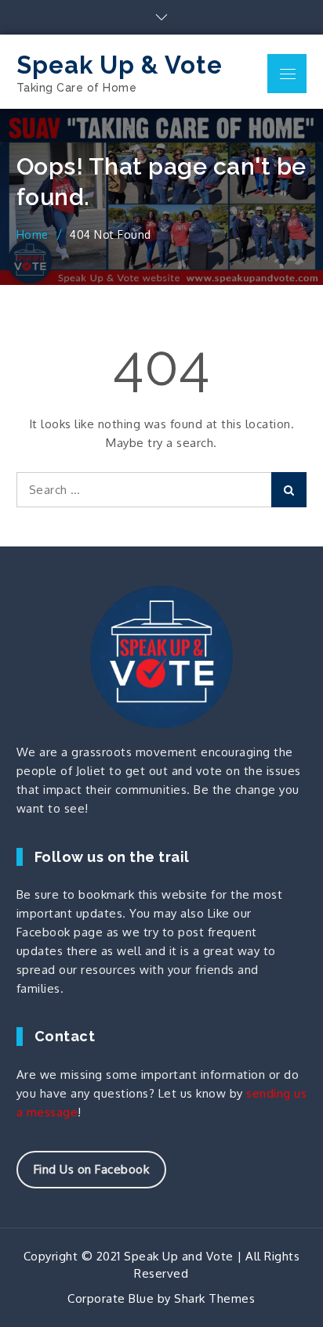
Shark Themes (214, 1298)
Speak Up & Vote (119, 65)
